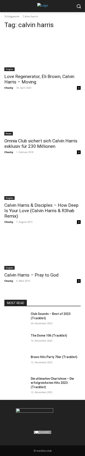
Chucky (8, 87)
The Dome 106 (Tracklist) (49, 335)
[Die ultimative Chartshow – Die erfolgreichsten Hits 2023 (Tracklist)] (15, 385)
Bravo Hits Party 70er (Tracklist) (54, 357)
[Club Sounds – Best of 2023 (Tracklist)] (15, 320)
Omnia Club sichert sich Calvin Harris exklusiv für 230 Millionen (40, 143)
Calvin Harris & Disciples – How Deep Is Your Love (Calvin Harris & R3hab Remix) (41, 211)
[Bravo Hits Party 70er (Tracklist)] (15, 363)
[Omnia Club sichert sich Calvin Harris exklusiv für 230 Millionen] (42, 116)
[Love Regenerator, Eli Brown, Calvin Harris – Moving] (42, 52)
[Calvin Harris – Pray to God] (42, 251)
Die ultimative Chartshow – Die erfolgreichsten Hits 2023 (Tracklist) (52, 383)
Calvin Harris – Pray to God (31, 275)
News (9, 133)
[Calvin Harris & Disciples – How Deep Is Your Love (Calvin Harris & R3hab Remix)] (42, 181)
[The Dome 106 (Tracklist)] (15, 342)
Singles (9, 69)
